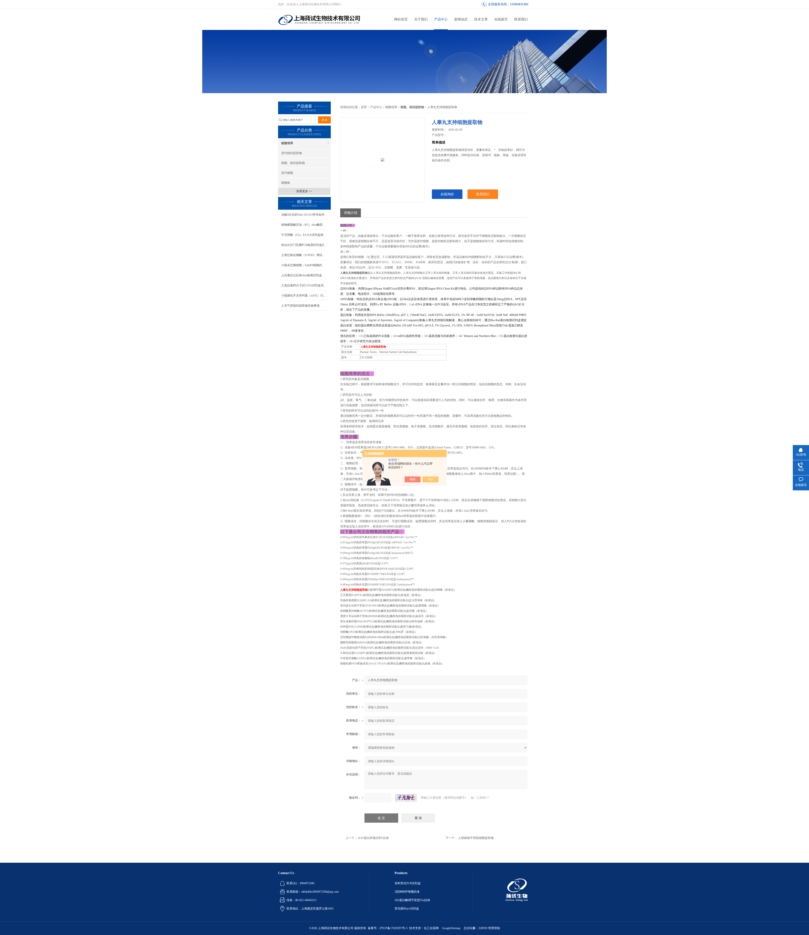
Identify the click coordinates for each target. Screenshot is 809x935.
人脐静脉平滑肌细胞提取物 (476, 838)
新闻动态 (461, 19)
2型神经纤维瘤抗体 (407, 891)
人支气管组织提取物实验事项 (300, 305)
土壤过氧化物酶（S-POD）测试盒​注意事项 (306, 255)
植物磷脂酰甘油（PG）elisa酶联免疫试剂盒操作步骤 (306, 224)
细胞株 (285, 182)
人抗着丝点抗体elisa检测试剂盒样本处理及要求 (306, 275)
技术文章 (481, 19)
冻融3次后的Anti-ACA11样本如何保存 (305, 214)
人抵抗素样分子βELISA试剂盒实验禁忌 (306, 285)
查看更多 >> (304, 191)
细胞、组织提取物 (293, 163)
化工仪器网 (431, 928)
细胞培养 (287, 143)
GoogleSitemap (451, 928)
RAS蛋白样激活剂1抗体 (373, 838)
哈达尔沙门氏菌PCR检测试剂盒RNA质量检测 (306, 245)
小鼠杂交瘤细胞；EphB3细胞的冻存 (304, 265)
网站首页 (401, 19)
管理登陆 (494, 928)
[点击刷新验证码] (406, 797)
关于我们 (421, 19)
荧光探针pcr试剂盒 (407, 908)
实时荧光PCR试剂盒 (408, 883)
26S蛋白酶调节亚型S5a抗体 (412, 900)
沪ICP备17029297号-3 (393, 928)
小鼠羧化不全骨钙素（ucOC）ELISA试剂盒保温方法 (306, 295)
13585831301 (519, 4)
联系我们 (521, 19)
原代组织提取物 (291, 153)
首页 (364, 107)
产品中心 (441, 19)
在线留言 (501, 19)
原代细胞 (287, 172)
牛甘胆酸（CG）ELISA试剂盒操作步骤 (306, 234)
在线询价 (447, 194)
